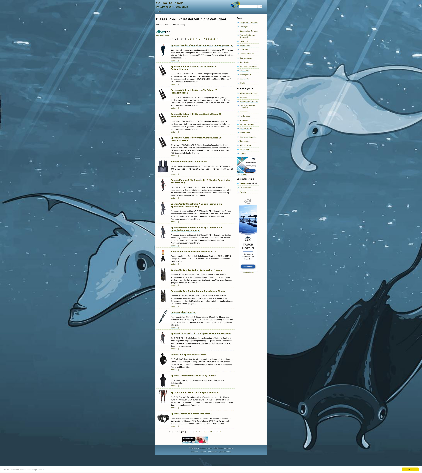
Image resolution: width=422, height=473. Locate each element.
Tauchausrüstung (162, 35)
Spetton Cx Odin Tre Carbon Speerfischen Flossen (196, 270)
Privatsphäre (212, 452)
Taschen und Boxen (247, 54)
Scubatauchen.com (205, 448)
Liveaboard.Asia (245, 188)
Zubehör (243, 83)
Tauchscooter (244, 79)
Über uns (194, 452)
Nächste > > (212, 39)
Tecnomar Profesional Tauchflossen (189, 161)
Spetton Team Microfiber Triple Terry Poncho (193, 376)
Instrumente (244, 41)
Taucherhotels (248, 272)
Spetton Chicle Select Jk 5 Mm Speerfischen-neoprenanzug (201, 333)
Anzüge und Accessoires (248, 23)
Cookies (203, 452)
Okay (410, 469)
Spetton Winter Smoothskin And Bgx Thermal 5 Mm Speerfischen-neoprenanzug (196, 228)
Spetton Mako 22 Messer (183, 312)
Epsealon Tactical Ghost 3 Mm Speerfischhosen (195, 392)
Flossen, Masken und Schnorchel (247, 36)
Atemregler (243, 27)
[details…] (175, 60)
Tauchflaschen (245, 62)
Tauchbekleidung (246, 58)
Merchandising (245, 45)
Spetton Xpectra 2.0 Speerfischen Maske (191, 414)
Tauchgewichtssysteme (248, 66)
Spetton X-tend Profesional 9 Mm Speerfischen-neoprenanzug (202, 45)
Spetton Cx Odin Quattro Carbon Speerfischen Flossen (198, 291)
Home (160, 12)
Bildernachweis (225, 452)
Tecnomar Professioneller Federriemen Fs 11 (193, 251)
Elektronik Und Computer (249, 31)
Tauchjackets (244, 70)
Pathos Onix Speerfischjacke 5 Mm (188, 354)
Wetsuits (243, 192)
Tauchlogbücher (245, 75)
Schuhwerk (244, 50)
